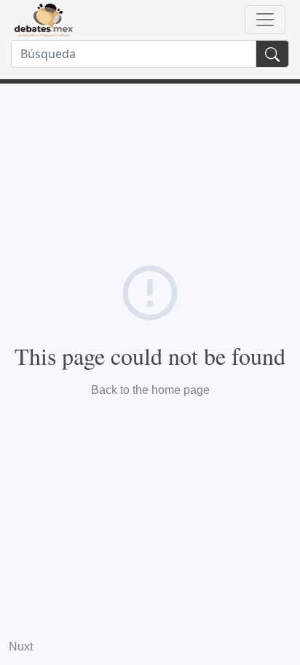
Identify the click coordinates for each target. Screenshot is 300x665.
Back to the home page (150, 390)
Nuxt (21, 646)
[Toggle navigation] (265, 19)
